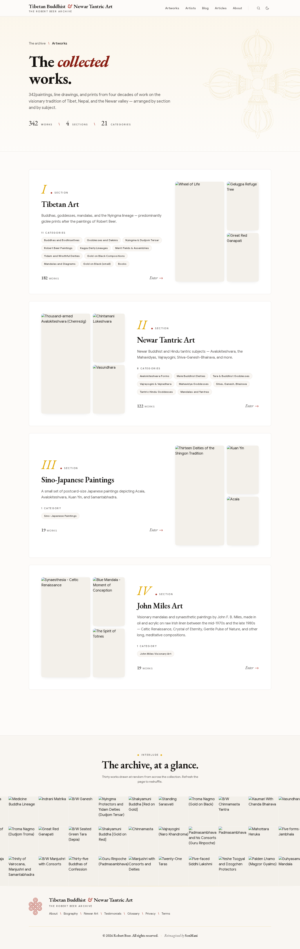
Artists (190, 8)
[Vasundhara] (109, 389)
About (237, 8)
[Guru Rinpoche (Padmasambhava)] (106, 871)
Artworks (172, 8)
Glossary (133, 913)
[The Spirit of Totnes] (109, 653)
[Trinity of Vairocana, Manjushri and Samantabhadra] (16, 871)
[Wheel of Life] (199, 232)
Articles (221, 8)
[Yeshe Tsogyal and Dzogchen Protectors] (227, 871)
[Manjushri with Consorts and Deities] (137, 871)
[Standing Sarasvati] (167, 811)
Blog (205, 8)
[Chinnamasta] (137, 841)
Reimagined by (181, 935)
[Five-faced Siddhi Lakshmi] (196, 871)
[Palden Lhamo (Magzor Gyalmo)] (256, 871)
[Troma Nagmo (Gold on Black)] (196, 811)
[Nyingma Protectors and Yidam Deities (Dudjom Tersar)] (106, 811)
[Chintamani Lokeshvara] (109, 338)
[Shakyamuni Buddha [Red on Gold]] (137, 811)
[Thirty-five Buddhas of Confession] (76, 871)
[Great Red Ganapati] (243, 257)
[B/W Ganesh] (76, 811)
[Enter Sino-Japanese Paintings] (150, 495)
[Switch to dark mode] (267, 8)
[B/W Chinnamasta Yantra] (227, 811)
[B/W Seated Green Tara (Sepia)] (76, 841)
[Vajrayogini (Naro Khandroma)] (167, 841)
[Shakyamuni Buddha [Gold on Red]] (106, 841)
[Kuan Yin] (243, 470)
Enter (156, 277)
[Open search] (258, 8)
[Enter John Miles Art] (150, 627)
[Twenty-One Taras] (167, 871)
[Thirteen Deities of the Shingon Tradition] (199, 496)
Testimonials (112, 913)
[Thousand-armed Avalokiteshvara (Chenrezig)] (65, 364)
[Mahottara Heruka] (256, 841)
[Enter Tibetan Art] (150, 231)
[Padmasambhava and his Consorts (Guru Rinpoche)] (196, 841)
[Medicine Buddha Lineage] (16, 811)
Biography (71, 913)
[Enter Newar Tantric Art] (150, 363)
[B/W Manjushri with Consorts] (46, 871)
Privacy (150, 913)
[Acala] (243, 521)
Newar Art (91, 913)
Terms (166, 913)
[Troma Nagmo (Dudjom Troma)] (16, 841)
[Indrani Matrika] (46, 811)
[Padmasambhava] (227, 841)
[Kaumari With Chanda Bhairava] (256, 811)
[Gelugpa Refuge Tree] (243, 206)
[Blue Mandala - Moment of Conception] (109, 601)
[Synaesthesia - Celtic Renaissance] (65, 627)
